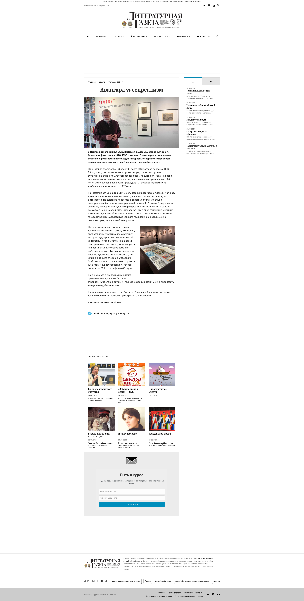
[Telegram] (209, 5)
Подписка (188, 593)
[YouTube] (214, 5)
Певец (137, 581)
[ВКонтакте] (204, 5)
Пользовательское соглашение (159, 596)
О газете (161, 593)
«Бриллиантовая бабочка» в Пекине (201, 147)
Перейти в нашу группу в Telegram (111, 313)
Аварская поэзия (210, 581)
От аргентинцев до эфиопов (196, 132)
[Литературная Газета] (152, 20)
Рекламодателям (175, 593)
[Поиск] (217, 36)
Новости (101, 82)
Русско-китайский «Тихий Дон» (200, 106)
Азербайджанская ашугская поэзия (181, 581)
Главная (91, 82)
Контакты (199, 593)
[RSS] (218, 5)
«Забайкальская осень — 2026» (199, 92)
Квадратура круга (196, 119)
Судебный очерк (152, 581)
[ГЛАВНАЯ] (87, 36)
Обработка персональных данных (189, 596)
